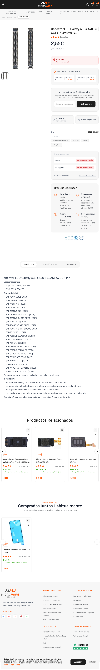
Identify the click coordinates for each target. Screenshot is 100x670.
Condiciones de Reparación (52, 604)
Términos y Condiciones (51, 600)
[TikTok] (21, 616)
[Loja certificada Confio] (75, 237)
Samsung (31, 12)
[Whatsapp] (27, 616)
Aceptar (78, 662)
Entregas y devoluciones (61, 119)
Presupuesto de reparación (52, 647)
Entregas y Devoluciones (82, 596)
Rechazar (92, 662)
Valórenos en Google (80, 636)
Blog (44, 643)
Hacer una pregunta (88, 120)
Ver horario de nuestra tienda (87, 176)
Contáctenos (78, 617)
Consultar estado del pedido (83, 613)
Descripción (29, 264)
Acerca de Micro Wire (81, 632)
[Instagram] (9, 616)
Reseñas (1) (71, 264)
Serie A (40, 12)
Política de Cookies (49, 608)
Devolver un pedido (80, 608)
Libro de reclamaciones (51, 620)
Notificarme (86, 104)
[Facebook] (3, 616)
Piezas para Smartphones (11, 12)
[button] (3, 451)
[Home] (2, 12)
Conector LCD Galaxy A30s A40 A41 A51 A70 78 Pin (78, 12)
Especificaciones (50, 264)
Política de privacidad (50, 596)
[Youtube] (15, 616)
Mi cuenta (77, 600)
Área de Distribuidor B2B (51, 632)
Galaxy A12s (49, 12)
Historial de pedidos (80, 604)
